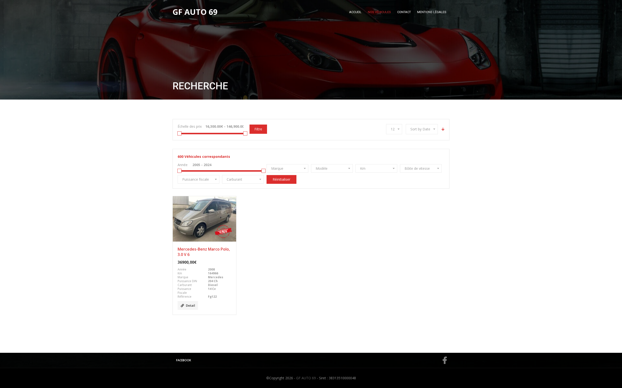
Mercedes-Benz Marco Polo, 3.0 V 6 (204, 251)
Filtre (258, 129)
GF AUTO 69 (306, 378)
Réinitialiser (281, 179)
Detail (190, 305)
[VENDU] (204, 219)
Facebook (183, 360)
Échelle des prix (190, 126)
